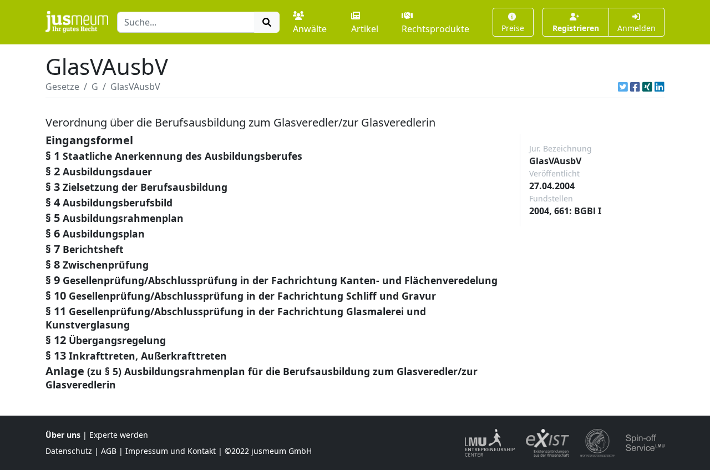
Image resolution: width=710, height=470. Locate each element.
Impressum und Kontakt (170, 451)
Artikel (364, 29)
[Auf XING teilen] (647, 86)
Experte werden (118, 434)
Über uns (62, 434)
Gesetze (62, 86)
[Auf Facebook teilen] (635, 86)
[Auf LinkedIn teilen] (660, 86)
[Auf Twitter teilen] (623, 86)
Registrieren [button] (575, 28)
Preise (512, 28)
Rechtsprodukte (435, 29)
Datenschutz (68, 451)
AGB (108, 451)
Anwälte (310, 29)
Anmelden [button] (636, 28)
